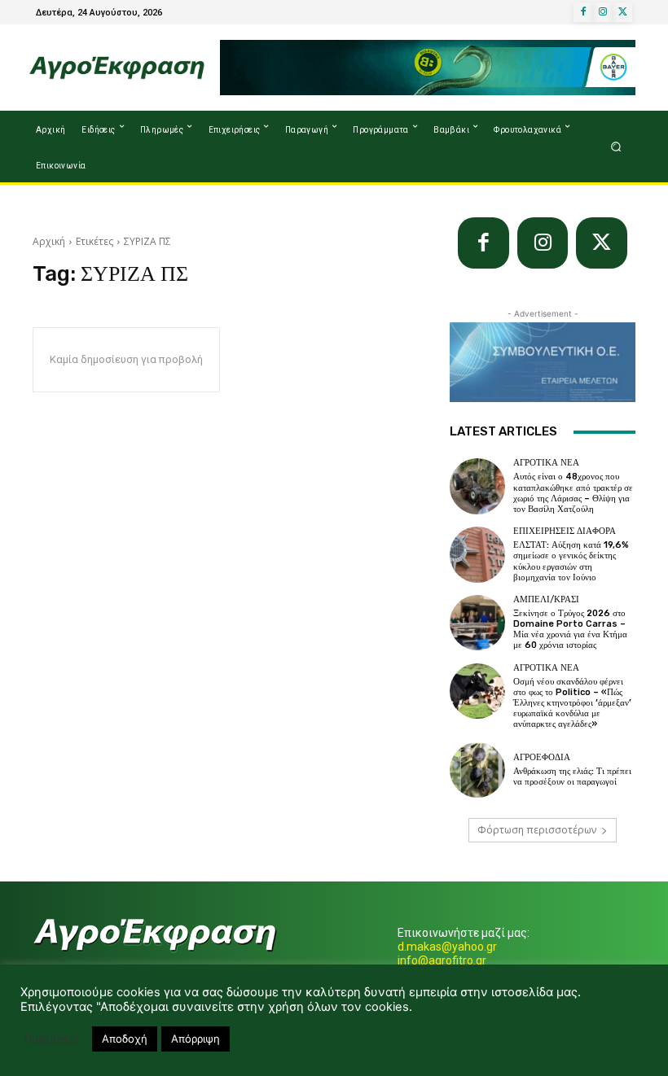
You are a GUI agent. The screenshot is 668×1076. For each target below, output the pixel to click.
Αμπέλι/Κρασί (546, 599)
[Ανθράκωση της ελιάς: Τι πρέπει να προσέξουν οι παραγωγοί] (477, 770)
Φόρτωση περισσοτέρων (536, 830)
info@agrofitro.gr (442, 960)
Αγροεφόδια (541, 757)
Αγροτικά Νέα (546, 462)
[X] (622, 12)
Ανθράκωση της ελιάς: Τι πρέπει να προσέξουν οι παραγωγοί (572, 776)
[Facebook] (583, 12)
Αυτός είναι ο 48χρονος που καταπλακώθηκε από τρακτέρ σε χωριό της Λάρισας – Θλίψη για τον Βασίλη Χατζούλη (573, 492)
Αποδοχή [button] (124, 1038)
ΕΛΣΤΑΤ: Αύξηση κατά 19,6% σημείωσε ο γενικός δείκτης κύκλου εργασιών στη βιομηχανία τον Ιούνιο (571, 561)
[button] (616, 147)
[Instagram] (603, 12)
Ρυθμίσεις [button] (52, 1039)
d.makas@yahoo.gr (447, 946)
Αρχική (49, 241)
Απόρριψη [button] (195, 1038)
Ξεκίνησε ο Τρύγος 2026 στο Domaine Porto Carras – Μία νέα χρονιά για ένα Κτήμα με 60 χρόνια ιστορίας (570, 629)
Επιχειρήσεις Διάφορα (564, 531)
